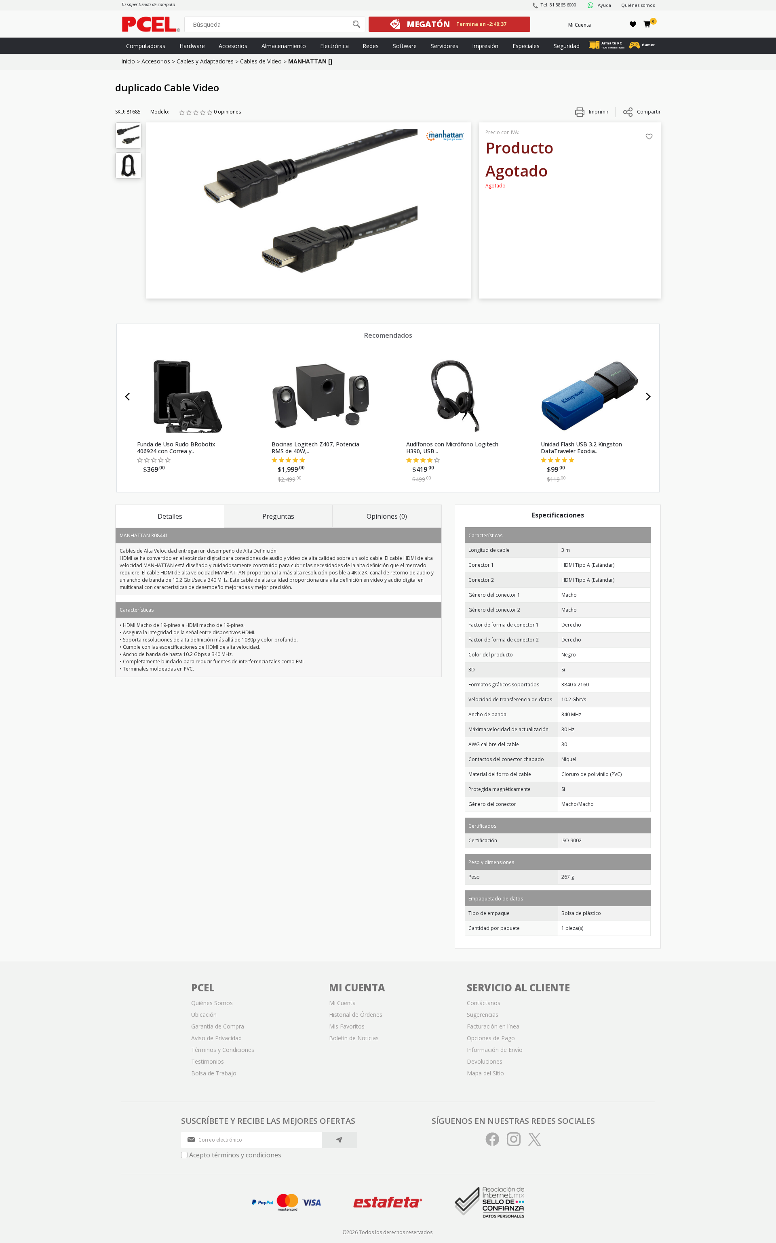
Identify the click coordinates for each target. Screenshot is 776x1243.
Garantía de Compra (217, 1026)
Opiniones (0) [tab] (387, 516)
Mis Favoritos (347, 1026)
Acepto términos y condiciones (235, 1154)
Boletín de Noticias (354, 1038)
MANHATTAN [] (310, 61)
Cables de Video (261, 61)
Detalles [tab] (170, 516)
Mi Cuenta (579, 24)
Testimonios (207, 1061)
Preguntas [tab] (278, 516)
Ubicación (204, 1014)
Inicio (128, 61)
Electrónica (334, 46)
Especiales (526, 46)
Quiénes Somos (212, 1003)
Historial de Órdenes (355, 1014)
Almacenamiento (283, 46)
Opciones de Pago (491, 1038)
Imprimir (598, 111)
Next (648, 397)
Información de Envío (495, 1050)
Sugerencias (482, 1014)
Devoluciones (484, 1061)
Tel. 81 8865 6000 (558, 5)
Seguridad (567, 46)
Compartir (649, 111)
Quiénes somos (638, 5)
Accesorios (233, 46)
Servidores (444, 46)
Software (405, 46)
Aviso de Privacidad (216, 1038)
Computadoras (145, 46)
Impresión (485, 46)
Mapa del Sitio (485, 1073)
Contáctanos (483, 1003)
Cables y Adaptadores (205, 61)
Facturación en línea (493, 1026)
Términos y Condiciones (222, 1050)
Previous (127, 397)
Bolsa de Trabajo (213, 1073)
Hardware (192, 46)
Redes (371, 46)
